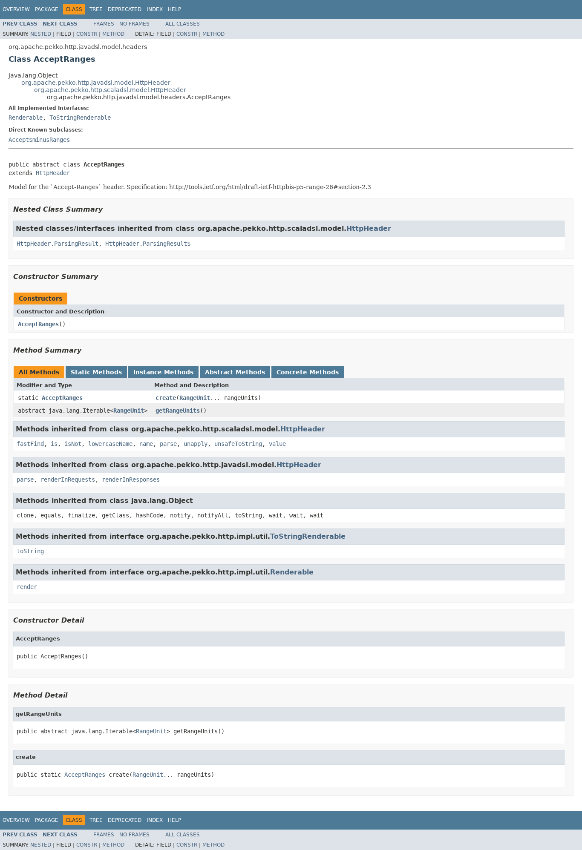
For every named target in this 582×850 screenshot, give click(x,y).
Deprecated (124, 9)
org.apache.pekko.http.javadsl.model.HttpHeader (95, 82)
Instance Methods (163, 372)
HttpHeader (53, 172)
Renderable (26, 117)
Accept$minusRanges (39, 139)
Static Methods (96, 372)
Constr (86, 34)
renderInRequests (67, 479)
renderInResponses (131, 479)
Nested (40, 34)
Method (113, 34)
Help (174, 9)
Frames (103, 24)
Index (155, 9)
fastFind (30, 443)
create (166, 397)
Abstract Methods (235, 372)
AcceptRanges (38, 324)
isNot (72, 443)
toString (30, 551)
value (277, 443)
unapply (195, 443)
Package (46, 9)
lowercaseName (110, 443)
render (27, 586)
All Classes (182, 24)
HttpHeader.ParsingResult (57, 243)
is (54, 443)
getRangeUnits (178, 410)
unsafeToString (238, 443)
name (146, 443)
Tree (96, 9)
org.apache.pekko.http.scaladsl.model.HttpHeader (110, 89)
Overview (16, 9)
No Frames (134, 24)
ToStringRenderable (80, 117)
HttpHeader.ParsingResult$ (147, 243)
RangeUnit (194, 397)
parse (168, 443)
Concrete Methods (308, 372)
